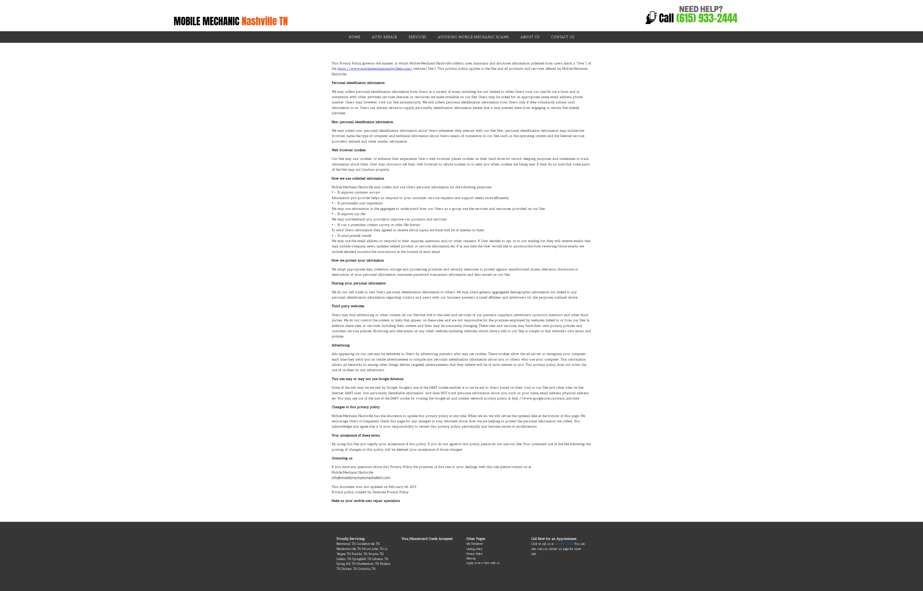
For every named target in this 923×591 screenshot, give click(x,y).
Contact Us (562, 37)
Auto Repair (384, 37)
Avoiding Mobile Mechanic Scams (473, 37)
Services (417, 37)
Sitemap (471, 558)
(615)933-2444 (564, 544)
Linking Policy (474, 549)
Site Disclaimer (474, 543)
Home (354, 37)
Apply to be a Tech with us (482, 563)
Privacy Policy (474, 553)
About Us (530, 37)
